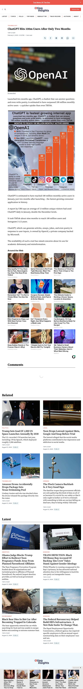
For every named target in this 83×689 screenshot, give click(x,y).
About (76, 16)
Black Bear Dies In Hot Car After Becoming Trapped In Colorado (19, 621)
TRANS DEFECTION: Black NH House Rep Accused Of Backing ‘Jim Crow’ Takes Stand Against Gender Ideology (60, 559)
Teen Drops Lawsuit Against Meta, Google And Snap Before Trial (61, 432)
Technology (12, 25)
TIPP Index (30, 16)
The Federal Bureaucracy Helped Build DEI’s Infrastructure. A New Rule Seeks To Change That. (61, 622)
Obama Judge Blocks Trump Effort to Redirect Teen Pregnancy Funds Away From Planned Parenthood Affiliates (18, 559)
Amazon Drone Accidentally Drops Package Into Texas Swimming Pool (17, 486)
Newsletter (42, 16)
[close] (80, 2)
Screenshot (12, 93)
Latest (4, 16)
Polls (21, 16)
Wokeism (46, 552)
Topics (13, 16)
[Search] (5, 9)
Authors (67, 16)
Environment (7, 616)
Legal (45, 428)
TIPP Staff (11, 33)
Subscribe (75, 9)
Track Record (55, 16)
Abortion (5, 552)
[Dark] (3, 9)
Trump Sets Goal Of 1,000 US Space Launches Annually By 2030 (20, 432)
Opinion (46, 481)
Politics (5, 428)
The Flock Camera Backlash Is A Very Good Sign (58, 485)
